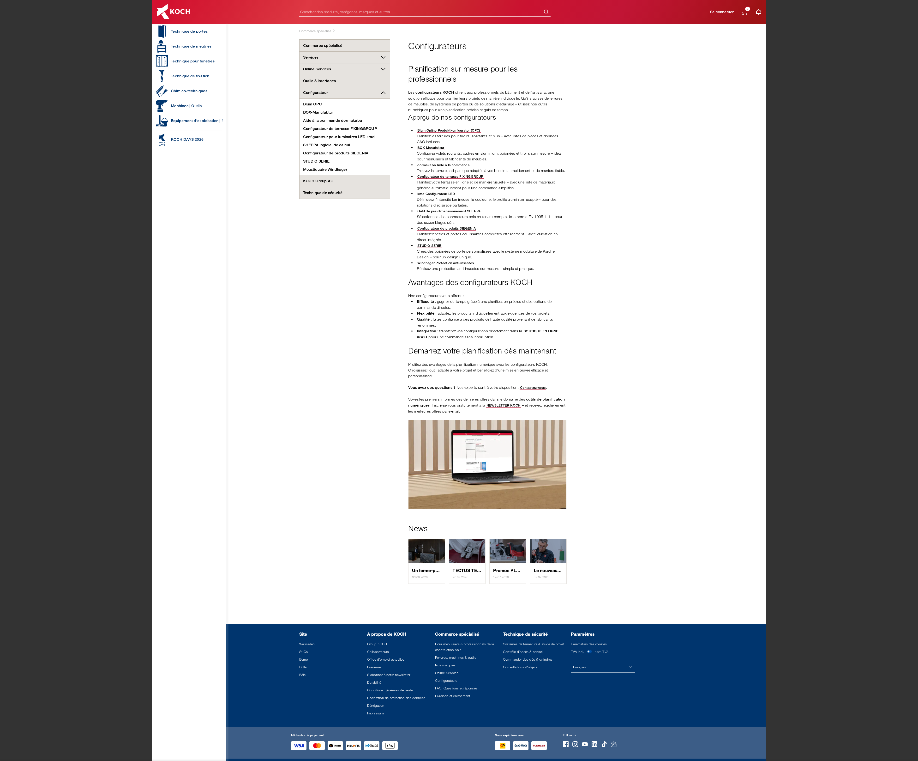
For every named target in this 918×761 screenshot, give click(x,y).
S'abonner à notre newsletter (388, 675)
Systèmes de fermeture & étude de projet (533, 644)
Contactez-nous (533, 387)
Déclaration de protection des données (396, 698)
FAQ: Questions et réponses (456, 688)
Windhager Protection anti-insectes (445, 263)
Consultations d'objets (520, 667)
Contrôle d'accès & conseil (523, 652)
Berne (303, 659)
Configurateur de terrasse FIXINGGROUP (450, 176)
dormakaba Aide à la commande (443, 165)
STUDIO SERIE (429, 246)
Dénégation (375, 705)
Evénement (375, 667)
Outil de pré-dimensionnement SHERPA (448, 211)
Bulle (303, 667)
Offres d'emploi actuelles (385, 659)
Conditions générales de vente (390, 690)
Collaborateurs (378, 652)
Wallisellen (307, 644)
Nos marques (445, 665)
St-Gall (304, 652)
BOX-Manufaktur (430, 148)
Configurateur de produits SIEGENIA (446, 228)
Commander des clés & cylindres (527, 659)
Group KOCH (377, 644)
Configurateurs (446, 680)
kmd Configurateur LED (436, 194)
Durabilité (374, 682)
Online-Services (446, 673)
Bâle (302, 675)
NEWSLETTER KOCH (503, 405)
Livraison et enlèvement (452, 696)
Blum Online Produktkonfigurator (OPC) (448, 130)
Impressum (375, 713)
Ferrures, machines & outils (455, 657)
